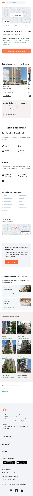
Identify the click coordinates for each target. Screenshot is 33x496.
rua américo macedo (7, 338)
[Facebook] (22, 491)
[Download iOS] (21, 463)
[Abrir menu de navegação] (30, 2)
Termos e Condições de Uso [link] (10, 476)
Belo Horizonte (19, 25)
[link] (10, 114)
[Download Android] (9, 463)
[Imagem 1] (14, 83)
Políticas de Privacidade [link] (8, 473)
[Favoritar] (25, 88)
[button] (16, 229)
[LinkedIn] (16, 491)
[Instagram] (11, 491)
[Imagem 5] (19, 83)
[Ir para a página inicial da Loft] (4, 2)
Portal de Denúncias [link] (7, 469)
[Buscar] (26, 2)
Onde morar (9, 25)
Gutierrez (27, 25)
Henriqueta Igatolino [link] (7, 388)
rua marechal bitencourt (23, 338)
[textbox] (17, 2)
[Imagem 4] (18, 83)
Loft (3, 25)
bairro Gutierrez (12, 42)
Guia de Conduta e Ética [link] (8, 479)
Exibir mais (5, 391)
